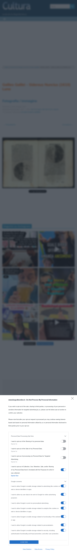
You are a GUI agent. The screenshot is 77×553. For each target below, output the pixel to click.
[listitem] (38, 436)
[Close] (73, 399)
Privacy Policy (50, 549)
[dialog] (38, 474)
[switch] (63, 441)
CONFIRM (24, 542)
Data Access (38, 549)
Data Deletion (27, 549)
